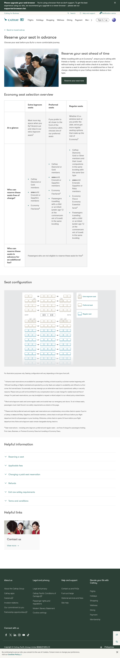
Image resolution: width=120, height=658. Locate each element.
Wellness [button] (60, 20)
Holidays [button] (39, 20)
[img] (115, 3)
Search (72, 13)
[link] (31, 68)
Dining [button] (69, 20)
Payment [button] (78, 20)
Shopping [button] (50, 20)
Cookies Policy (14, 654)
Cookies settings (40, 613)
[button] (13, 545)
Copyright (7, 647)
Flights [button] (30, 20)
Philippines (109, 647)
